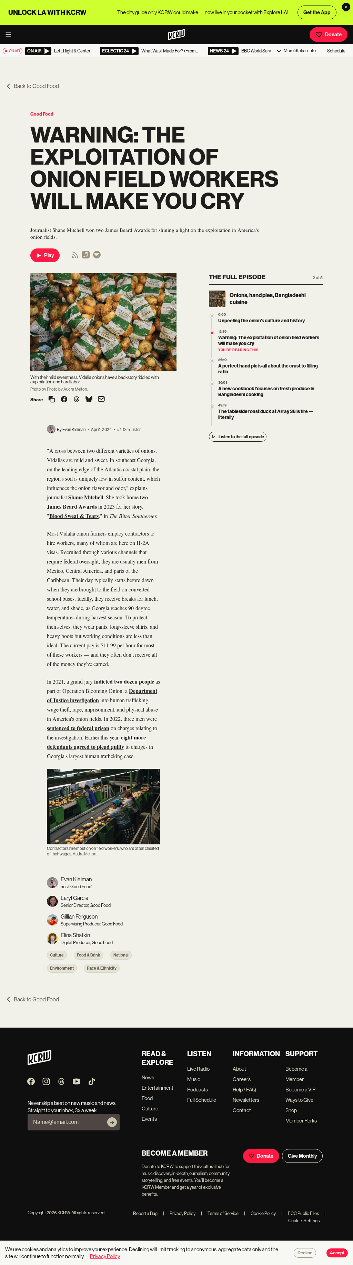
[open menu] (10, 34)
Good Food (41, 114)
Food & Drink (88, 955)
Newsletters (246, 1100)
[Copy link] (51, 400)
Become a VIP (300, 1089)
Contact (242, 1110)
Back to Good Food (36, 86)
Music (193, 1079)
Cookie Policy (260, 1213)
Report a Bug (145, 1213)
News (148, 1077)
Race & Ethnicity (102, 968)
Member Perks (301, 1121)
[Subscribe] (112, 1122)
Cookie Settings (304, 1220)
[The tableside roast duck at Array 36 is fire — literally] (212, 407)
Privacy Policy (179, 1213)
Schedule (336, 50)
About (239, 1069)
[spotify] (97, 257)
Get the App (317, 12)
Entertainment (157, 1088)
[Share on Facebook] (64, 400)
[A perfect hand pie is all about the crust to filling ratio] (212, 361)
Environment (62, 968)
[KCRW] (39, 1063)
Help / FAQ (244, 1089)
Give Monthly (302, 1156)
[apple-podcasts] (86, 257)
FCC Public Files (300, 1213)
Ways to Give (299, 1100)
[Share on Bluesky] (88, 400)
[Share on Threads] (76, 400)
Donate (333, 34)
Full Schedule (201, 1100)
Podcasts (197, 1089)
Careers (242, 1079)
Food (147, 1098)
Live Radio (198, 1069)
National (121, 955)
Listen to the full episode (241, 436)
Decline (304, 1253)
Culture (57, 955)
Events (149, 1119)
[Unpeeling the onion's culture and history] (212, 316)
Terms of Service (220, 1213)
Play (49, 255)
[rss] (75, 257)
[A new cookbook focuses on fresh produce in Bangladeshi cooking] (212, 384)
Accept (337, 1253)
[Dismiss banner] (346, 7)
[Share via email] (101, 399)
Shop (291, 1110)
